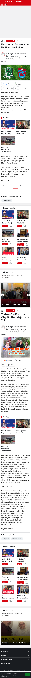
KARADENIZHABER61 (14, 2)
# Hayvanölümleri (16, 538)
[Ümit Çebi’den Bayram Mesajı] (8, 127)
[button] (2, 4)
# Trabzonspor (7, 200)
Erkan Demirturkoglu (12, 53)
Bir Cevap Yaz (8, 272)
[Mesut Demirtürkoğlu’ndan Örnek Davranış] (8, 255)
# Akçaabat (6, 538)
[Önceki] (2, 295)
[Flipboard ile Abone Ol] (17, 83)
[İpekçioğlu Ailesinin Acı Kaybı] (15, 633)
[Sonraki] (28, 295)
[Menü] (3, 1)
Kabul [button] (27, 675)
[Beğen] (3, 88)
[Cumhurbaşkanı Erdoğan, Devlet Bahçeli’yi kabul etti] (23, 237)
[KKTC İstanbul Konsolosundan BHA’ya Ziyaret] (23, 255)
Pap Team (10, 670)
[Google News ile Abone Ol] (7, 83)
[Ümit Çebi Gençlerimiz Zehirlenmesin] (8, 144)
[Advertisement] (15, 21)
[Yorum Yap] (7, 88)
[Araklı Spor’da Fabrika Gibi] (23, 127)
